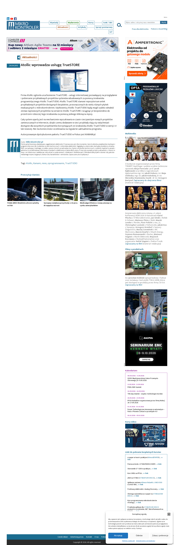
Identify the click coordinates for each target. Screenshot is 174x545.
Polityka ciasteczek (128, 541)
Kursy (90, 22)
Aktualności (63, 27)
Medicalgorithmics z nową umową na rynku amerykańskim (96, 204)
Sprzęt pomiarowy (104, 27)
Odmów (139, 535)
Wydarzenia (73, 22)
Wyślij (164, 22)
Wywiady (54, 22)
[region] (146, 395)
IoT (111, 32)
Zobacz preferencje (160, 535)
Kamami (37, 163)
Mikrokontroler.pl (34, 142)
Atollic (29, 163)
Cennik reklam (63, 536)
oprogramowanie (56, 163)
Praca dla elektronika (140, 29)
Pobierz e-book (159, 29)
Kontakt (89, 536)
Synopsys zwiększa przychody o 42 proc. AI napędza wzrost (61, 204)
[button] (169, 514)
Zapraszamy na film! (133, 244)
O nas (97, 536)
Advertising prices (77, 536)
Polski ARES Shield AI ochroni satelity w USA (23, 204)
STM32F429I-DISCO (146, 477)
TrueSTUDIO (71, 163)
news (44, 163)
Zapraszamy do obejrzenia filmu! (147, 180)
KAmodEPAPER (153, 457)
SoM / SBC (107, 22)
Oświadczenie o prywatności (145, 541)
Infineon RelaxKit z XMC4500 (151, 482)
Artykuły (82, 27)
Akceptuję (118, 535)
